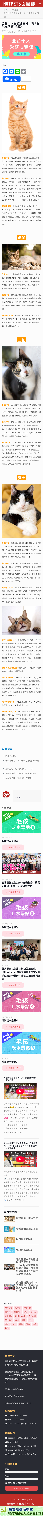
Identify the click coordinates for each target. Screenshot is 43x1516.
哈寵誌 (15, 9)
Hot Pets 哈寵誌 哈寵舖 (26, 1454)
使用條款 (21, 1504)
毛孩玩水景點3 (10, 1061)
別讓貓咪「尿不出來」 (15, 1396)
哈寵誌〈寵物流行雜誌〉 (27, 1437)
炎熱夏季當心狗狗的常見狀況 (18, 1403)
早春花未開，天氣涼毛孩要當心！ (20, 777)
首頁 (6, 9)
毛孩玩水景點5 (10, 927)
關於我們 (11, 1504)
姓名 (7, 1468)
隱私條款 (31, 1504)
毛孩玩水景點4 (10, 1020)
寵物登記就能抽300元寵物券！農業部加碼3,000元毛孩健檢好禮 (21, 884)
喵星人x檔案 (10, 755)
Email (7, 1476)
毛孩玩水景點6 (10, 841)
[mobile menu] (40, 3)
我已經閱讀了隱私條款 (17, 1483)
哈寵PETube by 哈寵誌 (26, 1445)
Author (11, 31)
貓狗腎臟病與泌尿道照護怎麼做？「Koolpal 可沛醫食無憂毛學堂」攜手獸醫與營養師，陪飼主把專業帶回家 (21, 974)
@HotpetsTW (23, 1450)
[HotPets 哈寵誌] (19, 3)
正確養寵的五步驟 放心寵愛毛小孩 (20, 773)
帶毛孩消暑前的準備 (14, 1389)
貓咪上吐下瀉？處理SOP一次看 (19, 768)
